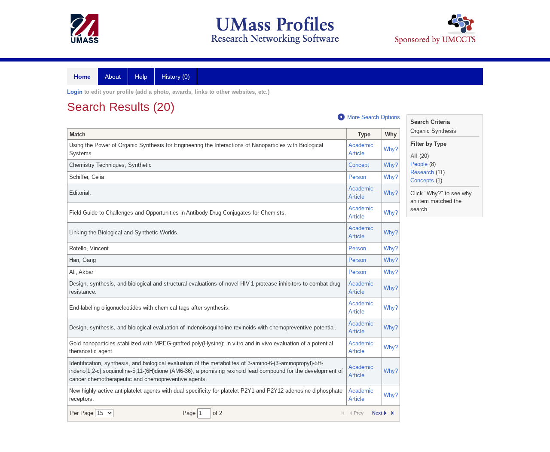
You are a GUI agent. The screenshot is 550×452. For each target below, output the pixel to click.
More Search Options (373, 117)
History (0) (176, 76)
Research (422, 172)
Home (82, 76)
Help (141, 76)
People (419, 164)
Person (357, 177)
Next (377, 412)
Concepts (422, 180)
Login (74, 92)
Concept (358, 165)
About (113, 76)
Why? (391, 149)
